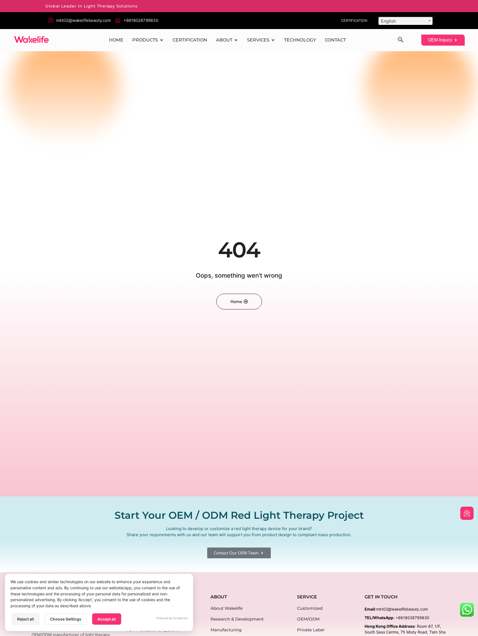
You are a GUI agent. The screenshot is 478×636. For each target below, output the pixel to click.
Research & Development (237, 619)
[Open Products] (161, 40)
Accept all (106, 619)
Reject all (25, 619)
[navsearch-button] (400, 40)
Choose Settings (65, 619)
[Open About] (236, 40)
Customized (310, 608)
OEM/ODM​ (308, 619)
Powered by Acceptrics (172, 618)
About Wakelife (227, 608)
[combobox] (405, 21)
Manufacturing (226, 629)
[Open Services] (273, 40)
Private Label (310, 629)
